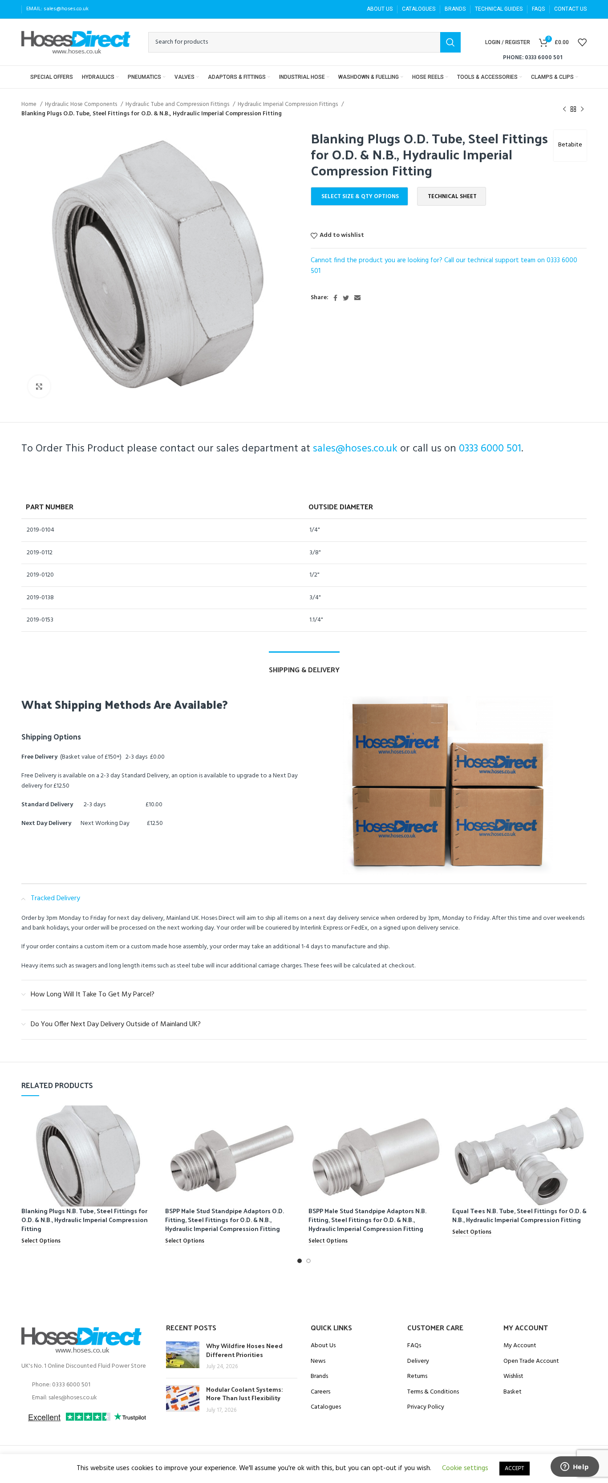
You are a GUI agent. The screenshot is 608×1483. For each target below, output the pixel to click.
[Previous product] (564, 109)
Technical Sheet (452, 196)
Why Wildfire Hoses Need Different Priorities (244, 1350)
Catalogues (326, 1407)
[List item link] (87, 1385)
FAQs (414, 1345)
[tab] (304, 665)
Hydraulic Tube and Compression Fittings (178, 104)
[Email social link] (357, 298)
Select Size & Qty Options (360, 196)
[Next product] (582, 109)
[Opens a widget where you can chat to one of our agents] (574, 1467)
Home (29, 104)
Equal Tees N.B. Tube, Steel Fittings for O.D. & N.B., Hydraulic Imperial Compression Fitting (519, 1215)
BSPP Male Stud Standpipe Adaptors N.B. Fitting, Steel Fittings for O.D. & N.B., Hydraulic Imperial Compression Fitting (367, 1219)
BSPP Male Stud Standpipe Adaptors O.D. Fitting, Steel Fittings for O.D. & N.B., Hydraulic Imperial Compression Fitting (224, 1219)
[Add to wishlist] (149, 1140)
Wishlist (513, 1376)
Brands (319, 1376)
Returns (417, 1376)
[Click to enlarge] (39, 386)
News (318, 1361)
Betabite (570, 145)
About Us (323, 1345)
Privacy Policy (425, 1407)
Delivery (418, 1361)
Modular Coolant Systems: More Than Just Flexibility (244, 1394)
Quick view (149, 1120)
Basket (512, 1392)
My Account (519, 1345)
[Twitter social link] (346, 298)
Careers (320, 1392)
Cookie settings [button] (465, 1468)
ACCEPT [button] (514, 1468)
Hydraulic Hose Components (81, 104)
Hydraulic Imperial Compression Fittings (288, 104)
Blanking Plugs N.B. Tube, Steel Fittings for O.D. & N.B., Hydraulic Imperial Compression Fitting (84, 1219)
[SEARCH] (450, 42)
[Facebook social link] (335, 298)
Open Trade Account (531, 1361)
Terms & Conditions (433, 1392)
